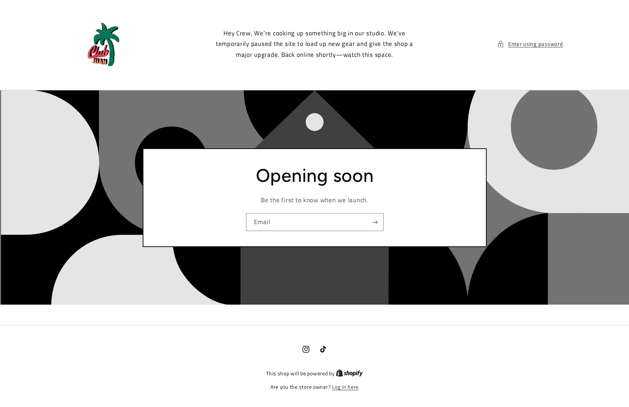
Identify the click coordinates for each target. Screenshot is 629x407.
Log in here (345, 387)
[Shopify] (349, 373)
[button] (530, 44)
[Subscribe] (374, 222)
